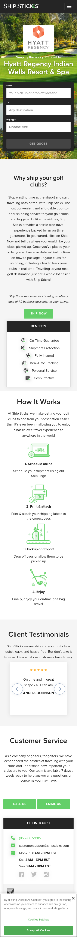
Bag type (11, 119)
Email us (53, 804)
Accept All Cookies (38, 930)
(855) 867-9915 (30, 838)
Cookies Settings (38, 919)
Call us (19, 804)
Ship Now (38, 313)
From (9, 85)
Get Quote (38, 143)
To (7, 102)
